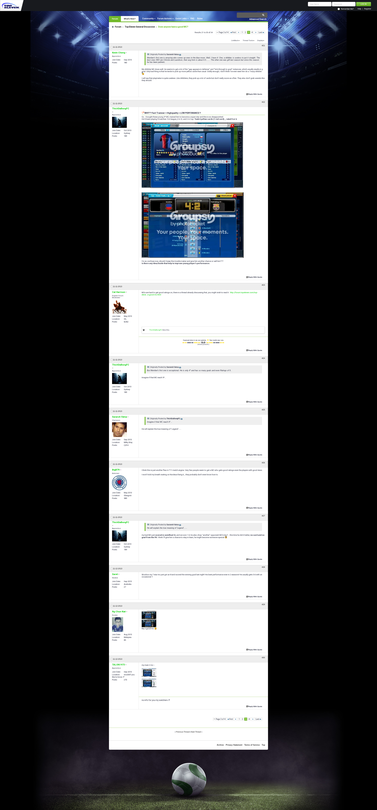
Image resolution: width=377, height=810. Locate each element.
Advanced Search (257, 19)
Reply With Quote (255, 94)
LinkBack (234, 40)
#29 (263, 604)
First (234, 32)
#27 (263, 516)
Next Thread (196, 732)
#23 (263, 285)
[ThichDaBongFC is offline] (119, 122)
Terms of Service (252, 745)
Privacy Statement (234, 745)
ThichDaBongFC (155, 330)
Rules (200, 18)
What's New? (130, 19)
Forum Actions (164, 18)
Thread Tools (248, 40)
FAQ (192, 18)
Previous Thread (183, 732)
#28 (263, 567)
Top (263, 745)
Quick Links (181, 18)
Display (260, 40)
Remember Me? (347, 9)
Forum (115, 19)
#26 (263, 463)
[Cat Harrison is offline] (119, 307)
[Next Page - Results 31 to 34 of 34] (256, 32)
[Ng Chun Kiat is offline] (117, 624)
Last (260, 32)
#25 (263, 410)
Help (359, 9)
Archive (220, 745)
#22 (263, 102)
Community (148, 18)
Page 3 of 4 (223, 32)
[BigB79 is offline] (119, 482)
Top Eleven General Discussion (140, 27)
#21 (263, 46)
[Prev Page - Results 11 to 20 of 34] (238, 32)
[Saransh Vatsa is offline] (119, 429)
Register (367, 9)
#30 (263, 658)
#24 (263, 358)
